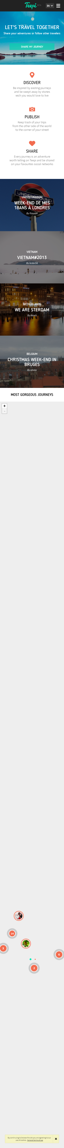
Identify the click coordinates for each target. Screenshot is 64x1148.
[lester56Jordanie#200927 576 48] (26, 944)
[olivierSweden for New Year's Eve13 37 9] (19, 916)
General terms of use (35, 1140)
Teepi (32, 6)
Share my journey (32, 46)
